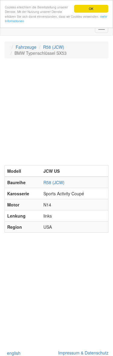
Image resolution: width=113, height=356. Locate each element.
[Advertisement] (56, 114)
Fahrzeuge (26, 47)
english (12, 353)
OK (91, 8)
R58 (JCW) (53, 47)
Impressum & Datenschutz (82, 353)
